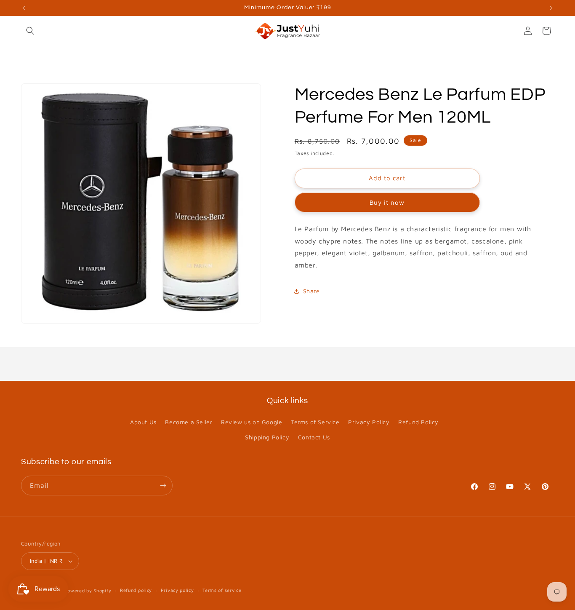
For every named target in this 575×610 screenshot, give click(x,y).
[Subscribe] (163, 485)
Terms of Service (315, 421)
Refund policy (136, 590)
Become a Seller (188, 421)
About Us (143, 421)
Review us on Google (251, 421)
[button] (30, 30)
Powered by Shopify (88, 590)
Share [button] (311, 290)
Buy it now (387, 202)
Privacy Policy (368, 421)
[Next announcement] (551, 8)
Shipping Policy (267, 437)
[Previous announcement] (24, 8)
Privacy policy (177, 590)
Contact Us (314, 437)
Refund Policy (418, 421)
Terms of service (221, 590)
